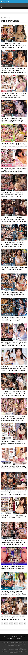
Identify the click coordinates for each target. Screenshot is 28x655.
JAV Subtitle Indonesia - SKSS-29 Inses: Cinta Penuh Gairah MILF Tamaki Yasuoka (14, 467)
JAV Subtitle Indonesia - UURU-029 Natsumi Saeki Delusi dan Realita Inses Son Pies (13, 443)
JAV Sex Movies (10, 638)
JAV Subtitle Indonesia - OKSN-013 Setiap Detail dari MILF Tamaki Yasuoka (13, 516)
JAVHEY (5, 2)
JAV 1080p (18, 638)
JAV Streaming (6, 636)
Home (2, 17)
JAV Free (23, 636)
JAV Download (15, 636)
